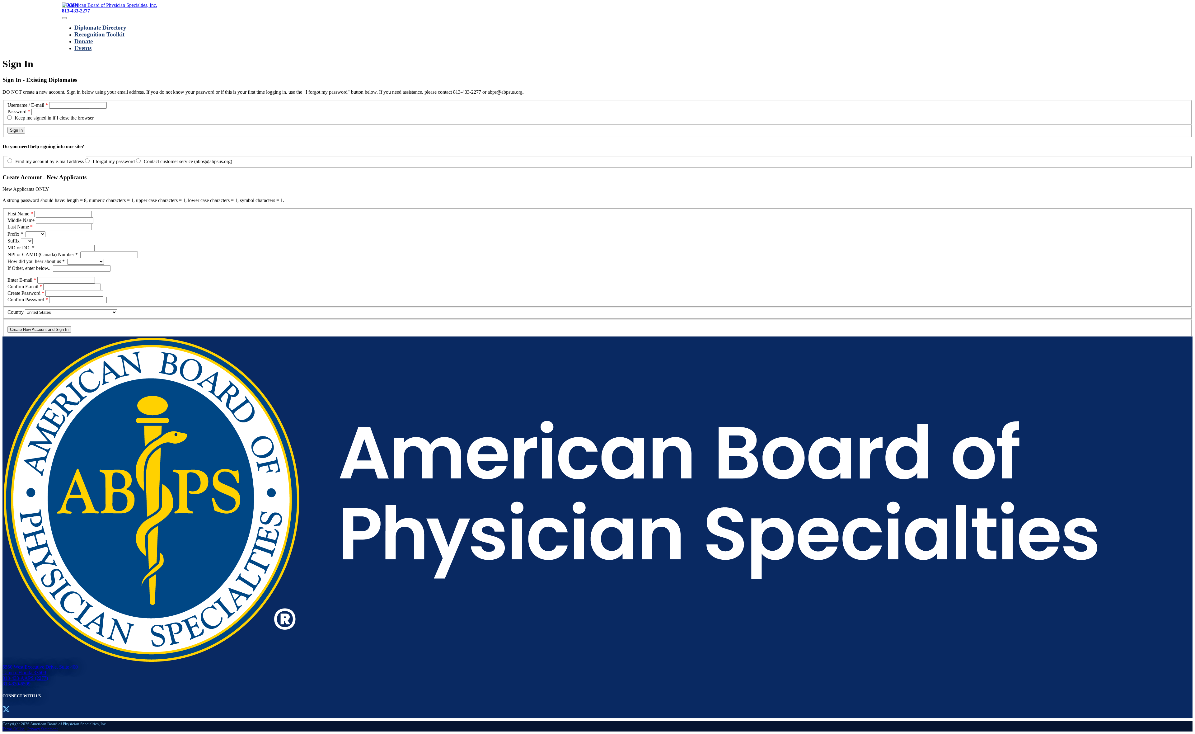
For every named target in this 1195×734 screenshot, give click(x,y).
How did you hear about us (36, 261)
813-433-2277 (76, 10)
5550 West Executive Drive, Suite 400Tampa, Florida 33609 (40, 669)
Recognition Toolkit (99, 34)
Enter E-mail (19, 280)
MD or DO (21, 247)
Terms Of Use (13, 729)
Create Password (23, 293)
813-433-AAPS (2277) (25, 678)
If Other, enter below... (30, 268)
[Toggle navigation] (64, 18)
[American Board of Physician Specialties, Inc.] (109, 5)
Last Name (18, 226)
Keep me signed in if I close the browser (54, 117)
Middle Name (21, 220)
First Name (18, 213)
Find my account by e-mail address (49, 161)
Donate (83, 41)
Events (82, 48)
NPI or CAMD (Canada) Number (42, 254)
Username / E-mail (25, 105)
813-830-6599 (16, 683)
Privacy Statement (42, 729)
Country (15, 312)
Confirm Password (25, 299)
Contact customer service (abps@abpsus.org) (188, 161)
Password (16, 111)
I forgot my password (114, 161)
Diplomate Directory (100, 27)
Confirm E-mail (22, 286)
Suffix (14, 240)
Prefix (15, 234)
